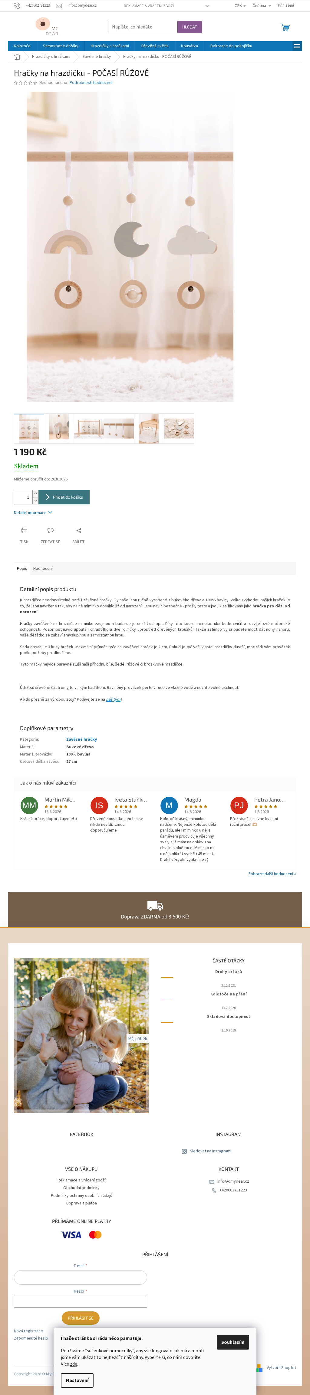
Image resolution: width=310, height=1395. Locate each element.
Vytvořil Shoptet (281, 1368)
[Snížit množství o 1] (35, 500)
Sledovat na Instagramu (211, 1151)
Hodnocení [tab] (43, 569)
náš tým (113, 699)
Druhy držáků (228, 972)
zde (73, 1364)
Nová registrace (28, 1331)
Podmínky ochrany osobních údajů (81, 1196)
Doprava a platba (81, 1203)
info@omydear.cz (233, 1181)
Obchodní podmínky (81, 1188)
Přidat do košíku (68, 497)
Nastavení (77, 1380)
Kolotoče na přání (228, 994)
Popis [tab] (22, 569)
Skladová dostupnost (228, 1017)
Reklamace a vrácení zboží (149, 6)
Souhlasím (233, 1342)
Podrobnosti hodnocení (91, 83)
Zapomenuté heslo (31, 1338)
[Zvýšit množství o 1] (35, 493)
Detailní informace (30, 513)
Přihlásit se (81, 1317)
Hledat (189, 26)
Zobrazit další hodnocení (270, 874)
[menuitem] (22, 46)
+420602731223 (233, 1190)
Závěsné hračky (81, 739)
